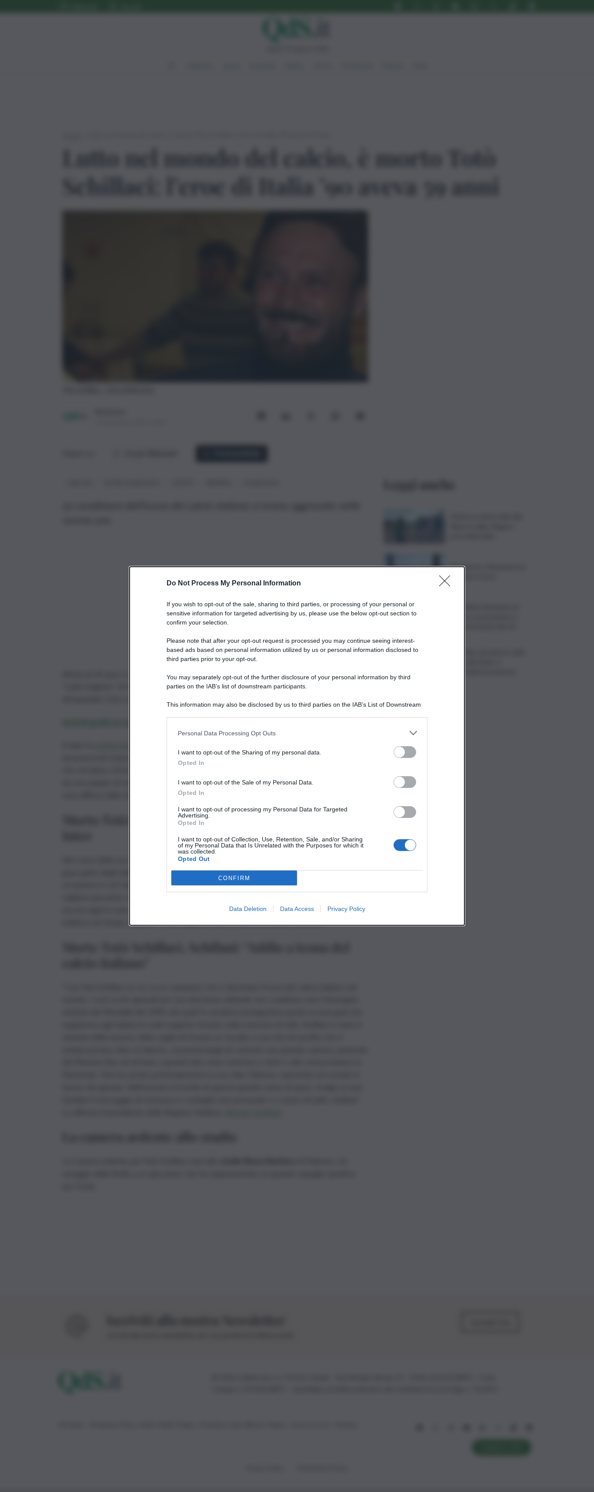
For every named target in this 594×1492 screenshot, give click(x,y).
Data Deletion (248, 908)
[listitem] (297, 733)
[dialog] (297, 746)
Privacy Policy (346, 908)
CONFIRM (234, 878)
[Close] (447, 583)
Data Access (297, 908)
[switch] (405, 752)
